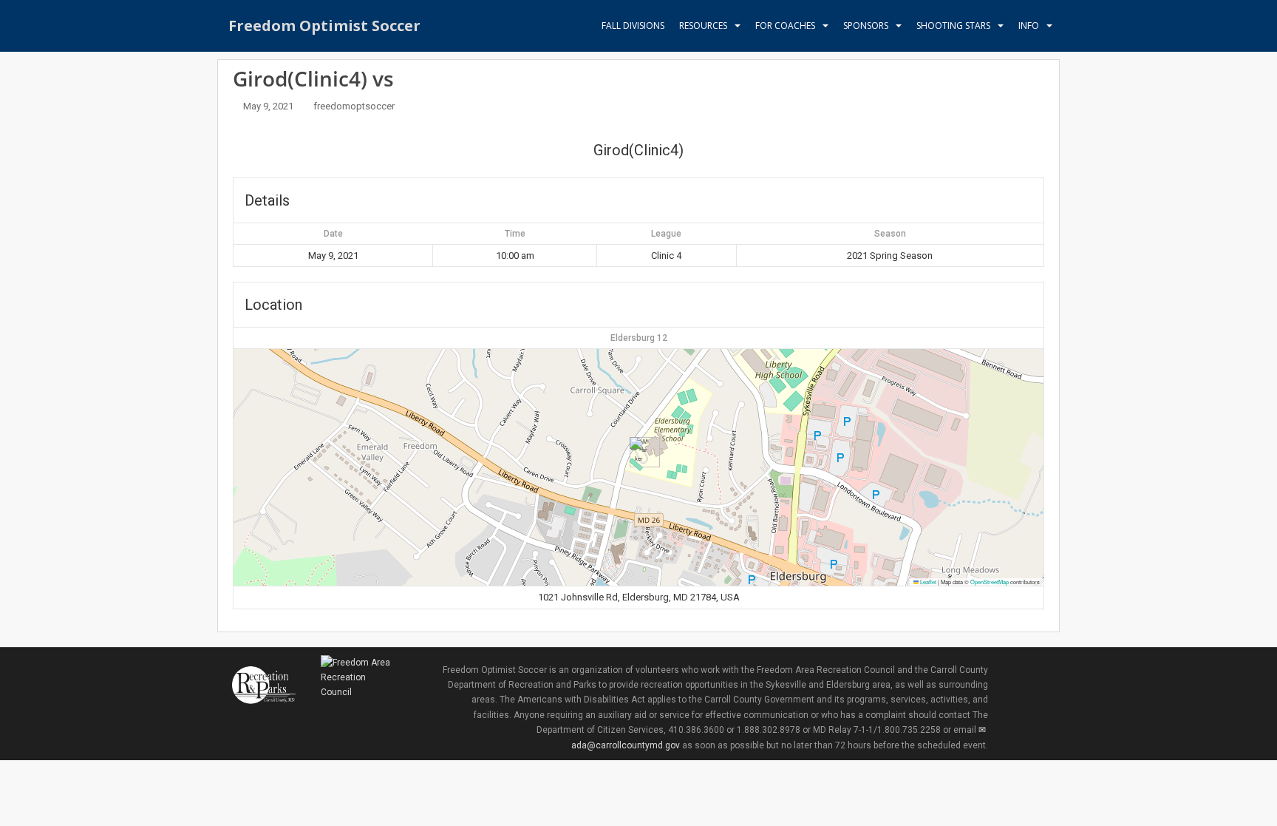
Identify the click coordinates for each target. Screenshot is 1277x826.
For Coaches (785, 25)
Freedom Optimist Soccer (324, 25)
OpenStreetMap (989, 582)
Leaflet (927, 582)
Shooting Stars (953, 25)
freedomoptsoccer (354, 106)
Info (1028, 25)
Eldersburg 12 (638, 338)
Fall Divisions (633, 25)
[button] (639, 452)
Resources (703, 25)
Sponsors (865, 25)
